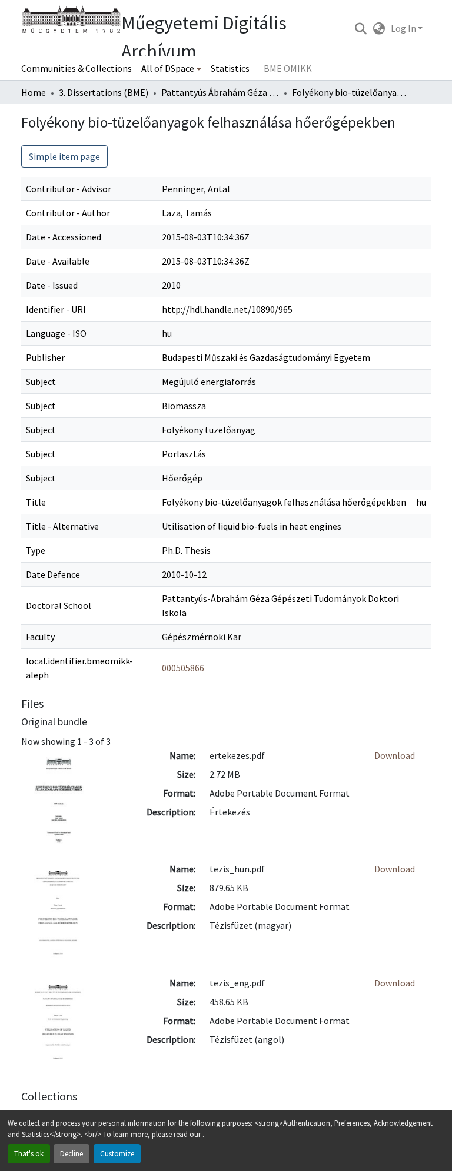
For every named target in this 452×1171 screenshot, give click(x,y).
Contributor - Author (68, 213)
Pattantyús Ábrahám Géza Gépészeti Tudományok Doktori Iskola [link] (220, 92)
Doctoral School (58, 605)
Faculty (40, 637)
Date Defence (53, 574)
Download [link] (394, 755)
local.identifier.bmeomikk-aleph (79, 668)
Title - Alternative (62, 526)
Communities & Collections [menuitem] (76, 68)
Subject (41, 381)
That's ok (29, 1153)
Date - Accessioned (63, 237)
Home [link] (33, 92)
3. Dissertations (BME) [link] (103, 92)
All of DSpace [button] (167, 68)
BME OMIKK (288, 68)
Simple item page (64, 156)
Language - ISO (56, 333)
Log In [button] (404, 28)
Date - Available (57, 261)
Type (35, 550)
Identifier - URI (56, 309)
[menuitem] (171, 68)
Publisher (45, 357)
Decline (71, 1153)
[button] (360, 28)
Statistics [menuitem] (230, 68)
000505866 (183, 668)
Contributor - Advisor (68, 189)
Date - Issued (52, 285)
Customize (117, 1153)
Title (36, 502)
